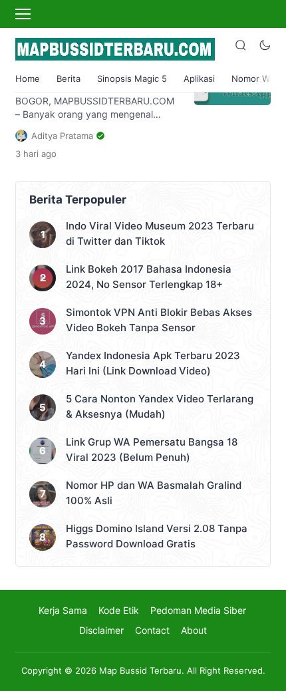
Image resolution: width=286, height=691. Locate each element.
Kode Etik (118, 610)
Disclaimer (101, 630)
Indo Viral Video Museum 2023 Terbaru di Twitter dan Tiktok (160, 233)
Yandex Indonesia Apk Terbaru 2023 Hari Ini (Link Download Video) (153, 363)
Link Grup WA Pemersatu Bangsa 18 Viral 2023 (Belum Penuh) (151, 450)
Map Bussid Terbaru (140, 670)
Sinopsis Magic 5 (132, 78)
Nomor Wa (252, 78)
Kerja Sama (63, 610)
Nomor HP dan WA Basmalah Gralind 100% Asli (153, 493)
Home (27, 78)
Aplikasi (199, 78)
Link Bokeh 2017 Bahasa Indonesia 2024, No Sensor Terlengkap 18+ (148, 277)
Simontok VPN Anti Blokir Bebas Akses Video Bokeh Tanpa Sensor (159, 320)
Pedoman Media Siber (198, 610)
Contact (152, 630)
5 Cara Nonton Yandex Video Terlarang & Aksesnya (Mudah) (159, 406)
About (194, 630)
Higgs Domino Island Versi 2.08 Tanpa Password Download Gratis (156, 536)
